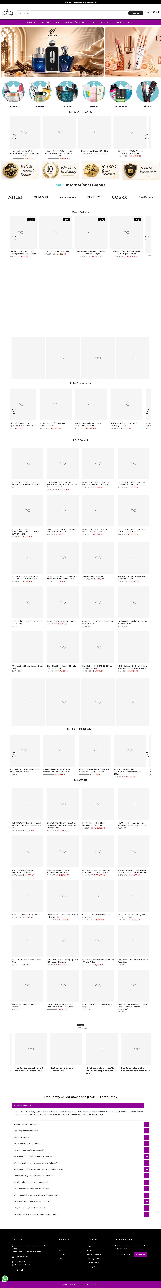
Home (61, 1246)
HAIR (57, 22)
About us (90, 1250)
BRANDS (119, 22)
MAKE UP (31, 22)
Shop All (62, 1250)
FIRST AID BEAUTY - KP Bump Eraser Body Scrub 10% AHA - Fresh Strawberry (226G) (62, 484)
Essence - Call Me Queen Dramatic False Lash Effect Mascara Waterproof (132, 1006)
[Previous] (14, 136)
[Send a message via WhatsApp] (5, 1278)
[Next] (147, 136)
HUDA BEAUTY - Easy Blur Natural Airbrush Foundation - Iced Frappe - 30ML (27, 825)
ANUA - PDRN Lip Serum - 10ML (60, 621)
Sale (60, 1259)
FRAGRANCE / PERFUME (74, 22)
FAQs (89, 1246)
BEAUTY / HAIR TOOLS (100, 22)
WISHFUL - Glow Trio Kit (92, 576)
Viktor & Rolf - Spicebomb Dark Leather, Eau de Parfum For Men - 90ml (75, 153)
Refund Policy (93, 1263)
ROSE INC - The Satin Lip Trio (24, 915)
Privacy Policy (92, 1267)
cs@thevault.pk (21, 1257)
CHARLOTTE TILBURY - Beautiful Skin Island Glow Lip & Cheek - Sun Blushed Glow (62, 825)
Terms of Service (94, 1254)
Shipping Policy (93, 1259)
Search (136, 13)
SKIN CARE (46, 22)
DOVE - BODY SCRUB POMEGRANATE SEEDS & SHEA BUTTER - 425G (25, 531)
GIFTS (129, 22)
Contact (62, 1254)
